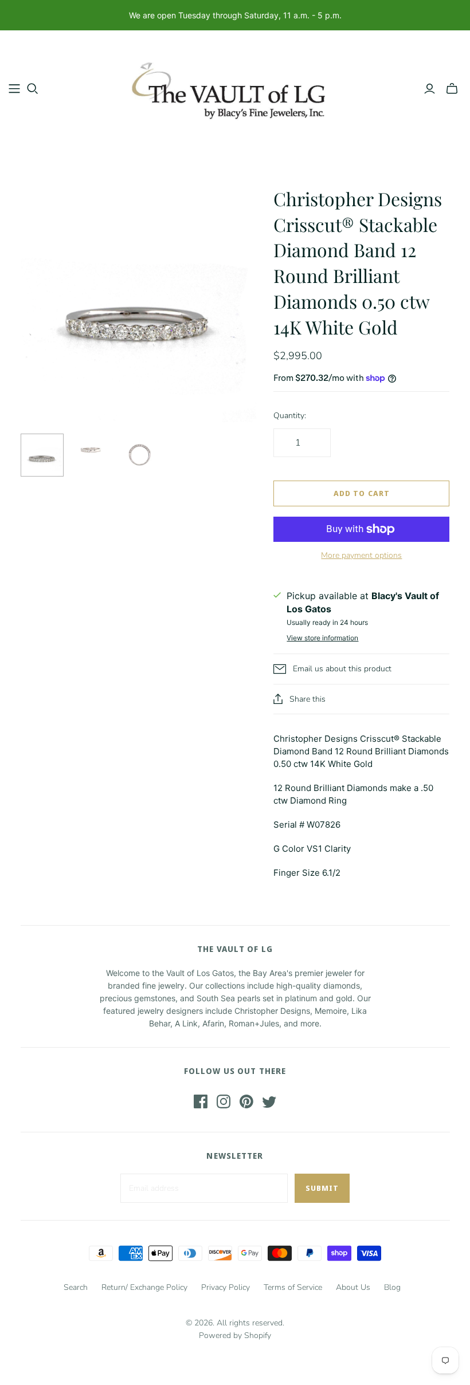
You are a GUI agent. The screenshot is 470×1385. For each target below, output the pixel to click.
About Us (353, 1287)
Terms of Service (293, 1287)
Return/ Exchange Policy (144, 1287)
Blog (392, 1287)
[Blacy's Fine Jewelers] (235, 88)
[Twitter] (269, 1101)
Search (76, 1287)
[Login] (430, 88)
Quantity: (289, 415)
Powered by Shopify (235, 1335)
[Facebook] (200, 1101)
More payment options (361, 555)
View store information (322, 638)
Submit (322, 1188)
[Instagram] (223, 1101)
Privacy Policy (225, 1287)
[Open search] (32, 89)
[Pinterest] (246, 1101)
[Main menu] (14, 89)
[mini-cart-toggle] (451, 88)
